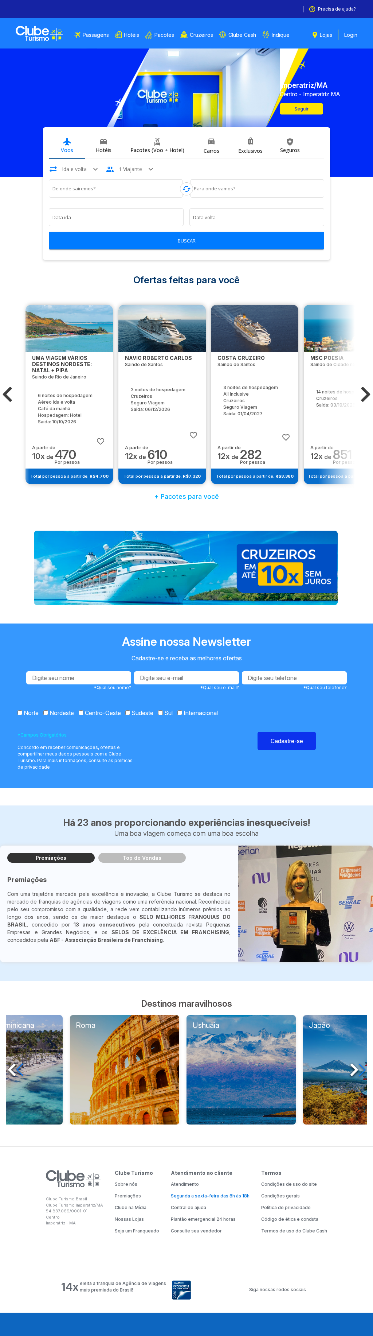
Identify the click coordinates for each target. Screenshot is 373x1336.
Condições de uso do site (289, 1184)
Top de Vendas (142, 858)
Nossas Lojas (129, 1219)
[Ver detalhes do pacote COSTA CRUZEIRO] (254, 328)
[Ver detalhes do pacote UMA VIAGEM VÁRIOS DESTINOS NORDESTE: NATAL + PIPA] (69, 328)
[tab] (67, 146)
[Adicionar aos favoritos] (193, 431)
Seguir (301, 109)
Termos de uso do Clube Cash (294, 1231)
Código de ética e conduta (289, 1219)
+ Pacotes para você (186, 496)
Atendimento (185, 1184)
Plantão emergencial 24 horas (203, 1219)
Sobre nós (126, 1184)
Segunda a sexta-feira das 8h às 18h (210, 1196)
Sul (168, 712)
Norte (30, 712)
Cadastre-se (287, 741)
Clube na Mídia (130, 1207)
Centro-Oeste (102, 712)
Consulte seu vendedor (196, 1231)
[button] (7, 394)
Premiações (51, 858)
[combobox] (115, 189)
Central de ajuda (188, 1207)
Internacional (200, 712)
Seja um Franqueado (137, 1231)
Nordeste (61, 712)
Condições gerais (280, 1196)
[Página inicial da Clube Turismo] (39, 33)
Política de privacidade (286, 1207)
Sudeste (141, 712)
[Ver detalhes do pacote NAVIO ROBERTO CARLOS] (162, 328)
